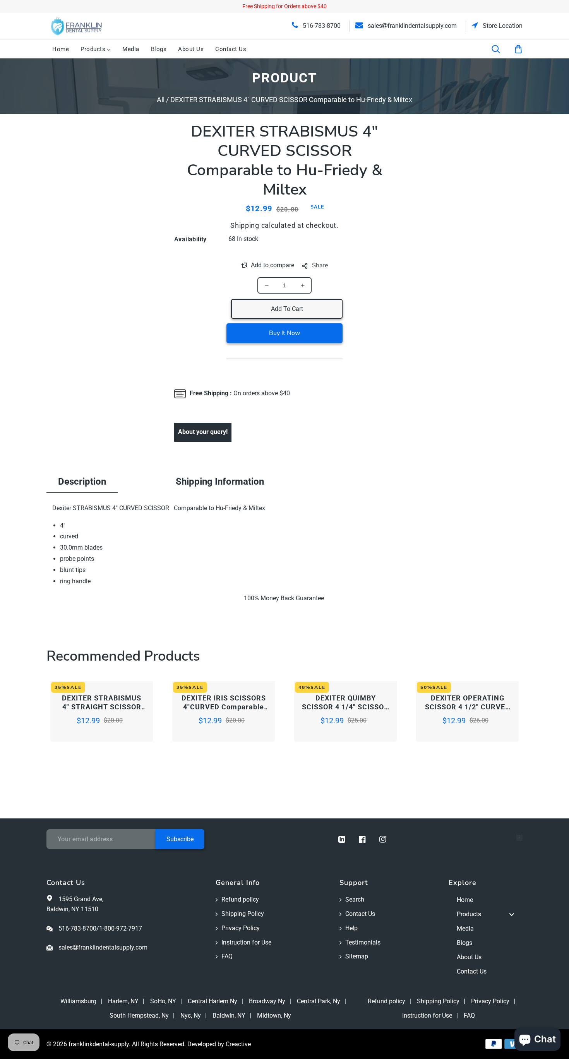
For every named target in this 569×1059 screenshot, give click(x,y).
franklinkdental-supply (99, 1044)
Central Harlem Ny (212, 1001)
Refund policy (240, 899)
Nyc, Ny (190, 1015)
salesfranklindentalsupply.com (411, 25)
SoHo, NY (163, 1001)
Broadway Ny (267, 1001)
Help (351, 928)
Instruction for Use (246, 942)
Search (354, 899)
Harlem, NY (123, 1001)
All (161, 100)
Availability (190, 239)
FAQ (227, 956)
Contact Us (360, 913)
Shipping (244, 225)
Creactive (238, 1044)
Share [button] (320, 265)
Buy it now (284, 333)
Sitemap (356, 956)
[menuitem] (60, 49)
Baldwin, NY (229, 1015)
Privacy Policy (240, 928)
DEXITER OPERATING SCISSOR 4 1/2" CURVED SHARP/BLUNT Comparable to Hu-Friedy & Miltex (467, 703)
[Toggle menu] (512, 914)
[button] (501, 49)
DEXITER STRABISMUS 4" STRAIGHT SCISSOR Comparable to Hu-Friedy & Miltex (101, 703)
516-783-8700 (321, 25)
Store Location (502, 25)
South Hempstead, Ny (139, 1015)
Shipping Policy (242, 913)
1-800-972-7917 (120, 928)
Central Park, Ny (318, 1001)
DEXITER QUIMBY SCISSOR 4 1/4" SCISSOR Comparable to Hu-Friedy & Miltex (345, 703)
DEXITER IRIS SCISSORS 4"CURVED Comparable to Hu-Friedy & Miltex (224, 703)
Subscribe (180, 839)
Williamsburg (78, 1001)
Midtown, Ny (274, 1015)
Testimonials (362, 942)
